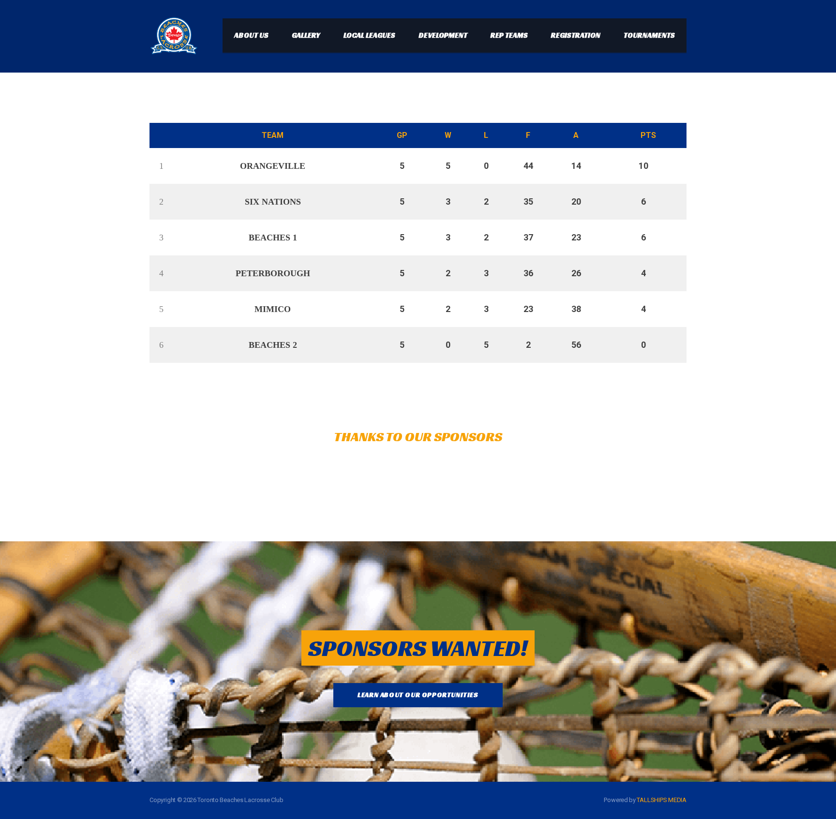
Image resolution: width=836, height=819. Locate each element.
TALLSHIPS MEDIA (662, 800)
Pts (648, 135)
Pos (158, 135)
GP (402, 135)
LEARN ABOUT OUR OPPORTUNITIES (418, 694)
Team (273, 135)
